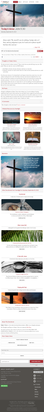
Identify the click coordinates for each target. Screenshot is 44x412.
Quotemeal (22, 194)
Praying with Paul (22, 287)
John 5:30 (37, 47)
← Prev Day (11, 342)
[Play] (2, 57)
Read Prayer (22, 311)
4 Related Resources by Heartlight (11, 109)
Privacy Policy (31, 403)
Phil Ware (29, 327)
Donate (4, 386)
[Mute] (34, 57)
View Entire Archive (22, 345)
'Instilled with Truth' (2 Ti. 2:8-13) (22, 305)
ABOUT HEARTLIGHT (7, 369)
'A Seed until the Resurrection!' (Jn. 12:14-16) (22, 243)
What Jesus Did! (22, 225)
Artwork (31, 2)
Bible (20, 2)
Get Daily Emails (38, 372)
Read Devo (22, 249)
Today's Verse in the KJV (22, 339)
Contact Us (38, 381)
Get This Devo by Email (10, 50)
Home (36, 396)
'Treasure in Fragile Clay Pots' (22, 274)
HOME (37, 2)
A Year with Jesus (22, 256)
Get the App (39, 378)
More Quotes (22, 218)
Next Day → (32, 342)
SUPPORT (4, 379)
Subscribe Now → (36, 361)
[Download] (42, 57)
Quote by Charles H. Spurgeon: (22, 212)
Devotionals (38, 387)
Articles (25, 2)
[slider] (16, 56)
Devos (15, 2)
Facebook (38, 375)
